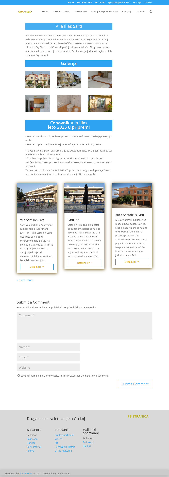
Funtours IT (25, 473)
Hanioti (31, 442)
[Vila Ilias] (37, 88)
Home (71, 2)
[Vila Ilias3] (69, 112)
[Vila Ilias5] (100, 112)
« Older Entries (25, 280)
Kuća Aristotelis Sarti (129, 215)
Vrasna (58, 438)
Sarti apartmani (84, 2)
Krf (56, 442)
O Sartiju (137, 2)
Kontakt (148, 2)
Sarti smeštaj (34, 446)
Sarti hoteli (100, 2)
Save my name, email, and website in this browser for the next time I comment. (65, 375)
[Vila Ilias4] (100, 88)
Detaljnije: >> (37, 266)
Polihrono (32, 438)
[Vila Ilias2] (37, 112)
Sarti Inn (73, 220)
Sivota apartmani (64, 435)
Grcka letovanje (63, 450)
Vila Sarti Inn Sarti (32, 220)
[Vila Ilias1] (69, 88)
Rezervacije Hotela (65, 446)
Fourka (30, 450)
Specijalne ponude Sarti (119, 2)
